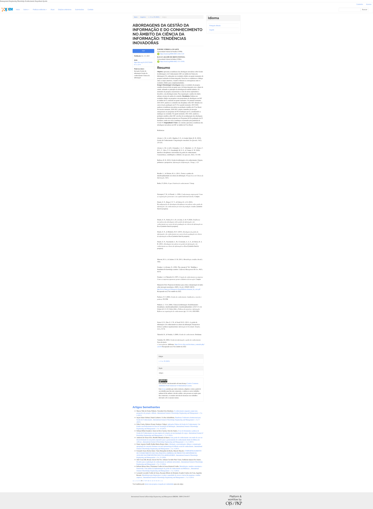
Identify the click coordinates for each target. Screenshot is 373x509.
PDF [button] (143, 51)
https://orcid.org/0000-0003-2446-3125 (172, 54)
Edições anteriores (64, 9)
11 (150, 481)
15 (158, 481)
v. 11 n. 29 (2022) (153, 17)
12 (152, 481)
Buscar (364, 9)
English (211, 30)
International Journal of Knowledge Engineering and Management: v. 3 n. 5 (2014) (167, 469)
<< (133, 481)
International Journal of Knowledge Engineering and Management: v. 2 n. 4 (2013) (168, 442)
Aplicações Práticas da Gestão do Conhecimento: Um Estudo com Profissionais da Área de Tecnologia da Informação (168, 425)
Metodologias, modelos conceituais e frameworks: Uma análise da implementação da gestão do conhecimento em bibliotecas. (169, 467)
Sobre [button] (25, 9)
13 (154, 481)
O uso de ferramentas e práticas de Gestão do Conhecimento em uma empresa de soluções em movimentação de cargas (167, 432)
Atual (52, 9)
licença (164, 389)
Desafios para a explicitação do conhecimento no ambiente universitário (158, 462)
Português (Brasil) (214, 25)
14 (156, 481)
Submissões (79, 9)
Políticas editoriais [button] (39, 9)
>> (162, 481)
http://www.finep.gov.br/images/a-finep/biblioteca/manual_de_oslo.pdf (178, 289)
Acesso (368, 4)
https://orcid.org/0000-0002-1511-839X (172, 61)
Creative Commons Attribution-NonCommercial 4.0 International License (178, 384)
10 (148, 481)
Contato (90, 9)
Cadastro (359, 4)
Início (18, 9)
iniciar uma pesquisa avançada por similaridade (159, 484)
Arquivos (143, 17)
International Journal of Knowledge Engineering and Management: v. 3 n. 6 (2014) (169, 434)
